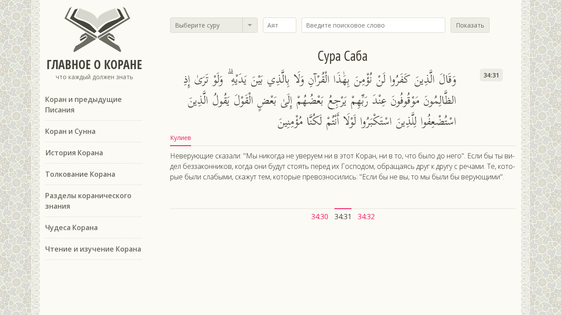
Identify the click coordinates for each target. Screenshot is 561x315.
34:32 (366, 216)
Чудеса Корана (71, 227)
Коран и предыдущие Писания (83, 104)
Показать (470, 25)
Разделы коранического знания (88, 201)
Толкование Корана (80, 174)
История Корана (74, 153)
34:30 (319, 216)
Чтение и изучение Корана (93, 249)
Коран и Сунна (70, 131)
